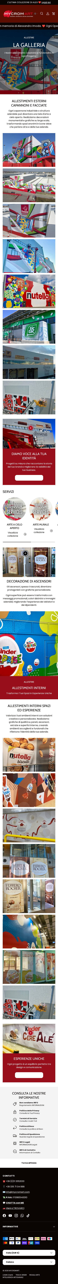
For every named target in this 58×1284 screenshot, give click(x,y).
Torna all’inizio (29, 1163)
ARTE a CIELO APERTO (14, 526)
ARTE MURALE (41, 524)
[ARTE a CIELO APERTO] (14, 509)
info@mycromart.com (18, 1192)
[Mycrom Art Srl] (7, 1279)
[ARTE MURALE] (40, 509)
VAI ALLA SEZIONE (27, 477)
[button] (36, 14)
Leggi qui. (46, 2)
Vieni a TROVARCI (15, 1208)
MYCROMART (14, 1270)
